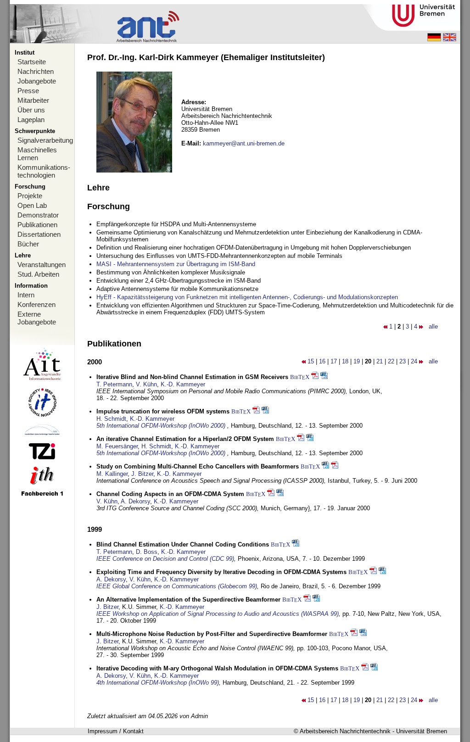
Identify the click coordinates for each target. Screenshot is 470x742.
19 (356, 361)
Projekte (29, 196)
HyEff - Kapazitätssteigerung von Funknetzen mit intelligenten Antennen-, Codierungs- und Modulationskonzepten (247, 297)
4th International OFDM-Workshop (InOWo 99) (157, 682)
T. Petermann (114, 384)
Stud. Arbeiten (38, 274)
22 (391, 361)
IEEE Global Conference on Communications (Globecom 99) (176, 586)
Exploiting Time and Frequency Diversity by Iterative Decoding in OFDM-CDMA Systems (221, 572)
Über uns (31, 110)
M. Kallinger (112, 473)
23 (402, 361)
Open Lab (32, 205)
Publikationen (37, 225)
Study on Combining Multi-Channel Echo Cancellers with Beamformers (197, 466)
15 (311, 361)
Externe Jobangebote (36, 318)
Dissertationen (39, 234)
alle (433, 326)
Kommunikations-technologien (43, 171)
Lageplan (31, 119)
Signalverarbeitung (45, 140)
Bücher (28, 244)
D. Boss (146, 551)
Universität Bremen (421, 731)
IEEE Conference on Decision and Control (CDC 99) (165, 558)
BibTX (299, 377)
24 (414, 361)
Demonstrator (38, 215)
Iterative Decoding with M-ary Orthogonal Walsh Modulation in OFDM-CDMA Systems (217, 668)
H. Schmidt (111, 418)
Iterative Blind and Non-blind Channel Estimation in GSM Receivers (192, 377)
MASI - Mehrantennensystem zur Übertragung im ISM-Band (175, 264)
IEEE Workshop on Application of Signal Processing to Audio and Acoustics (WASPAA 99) (217, 613)
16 (322, 361)
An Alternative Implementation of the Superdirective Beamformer (188, 599)
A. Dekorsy (135, 501)
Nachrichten (35, 71)
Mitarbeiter (33, 100)
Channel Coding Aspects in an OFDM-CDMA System (170, 494)
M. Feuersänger (117, 446)
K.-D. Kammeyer (183, 384)
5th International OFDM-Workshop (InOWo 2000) (161, 425)
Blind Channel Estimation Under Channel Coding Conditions (182, 544)
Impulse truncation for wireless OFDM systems (162, 411)
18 (345, 361)
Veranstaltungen (41, 264)
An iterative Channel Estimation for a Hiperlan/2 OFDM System (185, 438)
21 (379, 361)
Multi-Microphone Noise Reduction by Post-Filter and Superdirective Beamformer (211, 633)
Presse (28, 91)
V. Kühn (146, 384)
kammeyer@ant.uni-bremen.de (244, 143)
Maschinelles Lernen (37, 154)
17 (333, 361)
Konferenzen (36, 304)
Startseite (31, 62)
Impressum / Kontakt (116, 731)
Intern (25, 295)
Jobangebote (36, 81)
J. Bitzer (142, 473)
